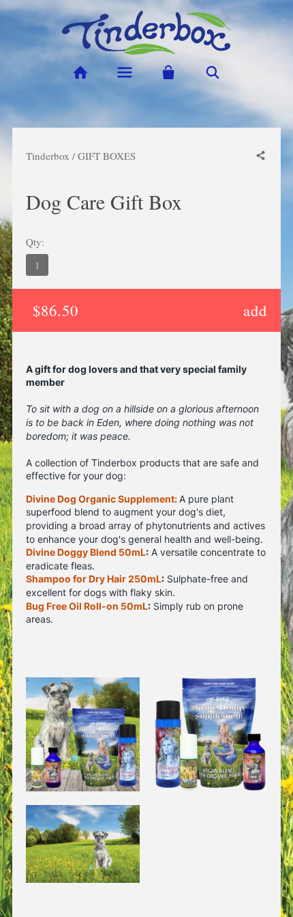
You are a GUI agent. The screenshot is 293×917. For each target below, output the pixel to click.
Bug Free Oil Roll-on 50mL (87, 606)
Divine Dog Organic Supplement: (101, 499)
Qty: (35, 242)
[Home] (80, 72)
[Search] (212, 72)
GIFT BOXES (107, 156)
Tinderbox (48, 156)
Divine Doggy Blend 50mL (86, 552)
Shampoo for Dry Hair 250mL (93, 578)
